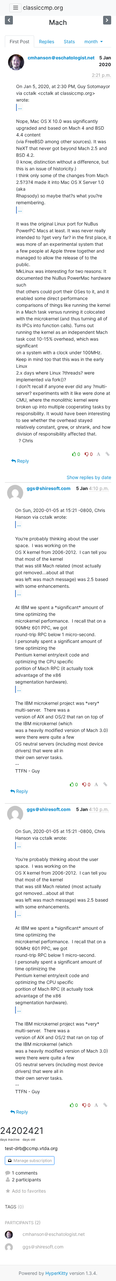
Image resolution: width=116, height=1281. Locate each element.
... (20, 107)
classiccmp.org (43, 7)
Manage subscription (32, 1160)
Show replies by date (89, 477)
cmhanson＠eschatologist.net (61, 57)
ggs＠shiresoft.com (49, 488)
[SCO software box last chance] (9, 20)
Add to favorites (29, 1191)
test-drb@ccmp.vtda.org (31, 1148)
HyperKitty (56, 1273)
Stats (69, 41)
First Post (19, 41)
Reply (22, 461)
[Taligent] (107, 20)
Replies (46, 41)
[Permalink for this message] (107, 454)
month (91, 41)
